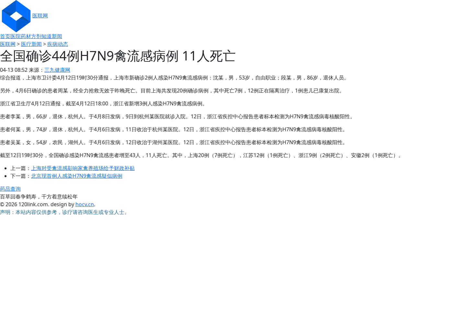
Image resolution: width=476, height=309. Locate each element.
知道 (46, 36)
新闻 (57, 36)
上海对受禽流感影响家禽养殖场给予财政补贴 (83, 168)
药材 (26, 36)
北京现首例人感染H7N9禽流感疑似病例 (76, 175)
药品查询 (10, 188)
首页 (5, 36)
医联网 (40, 15)
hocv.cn (84, 204)
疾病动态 (57, 44)
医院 (15, 36)
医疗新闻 (31, 44)
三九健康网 (57, 69)
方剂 (36, 36)
